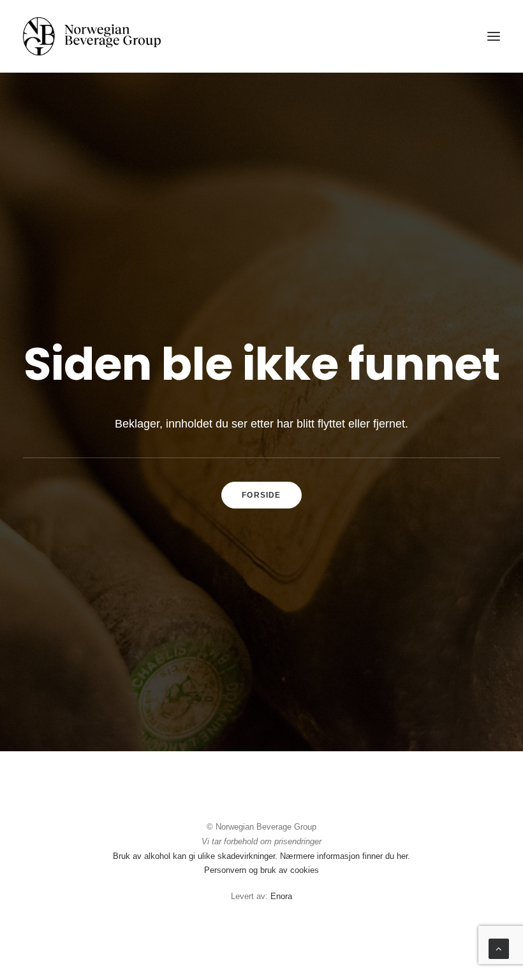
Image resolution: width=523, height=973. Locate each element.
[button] (493, 36)
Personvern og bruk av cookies (261, 870)
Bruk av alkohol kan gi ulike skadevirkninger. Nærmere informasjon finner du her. (261, 856)
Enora (281, 896)
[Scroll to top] (499, 947)
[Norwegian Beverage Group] (92, 36)
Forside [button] (261, 495)
